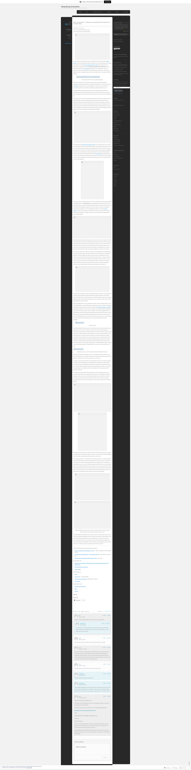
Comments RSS (86, 611)
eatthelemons (68, 30)
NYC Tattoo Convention (118, 158)
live (95, 153)
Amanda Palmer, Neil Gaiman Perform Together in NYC (86, 558)
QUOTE (108, 615)
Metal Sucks (116, 122)
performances (99, 153)
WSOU (115, 185)
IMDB (115, 167)
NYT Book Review (117, 139)
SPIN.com (77, 86)
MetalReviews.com (117, 124)
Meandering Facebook (119, 105)
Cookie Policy (29, 767)
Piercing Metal (116, 130)
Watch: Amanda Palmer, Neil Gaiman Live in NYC (85, 550)
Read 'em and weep (118, 90)
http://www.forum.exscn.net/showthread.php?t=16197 (85, 710)
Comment (105, 757)
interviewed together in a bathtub (104, 307)
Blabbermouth (116, 112)
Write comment (68, 43)
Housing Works (78, 569)
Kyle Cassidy (86, 68)
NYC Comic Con (117, 156)
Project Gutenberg (117, 141)
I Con (114, 152)
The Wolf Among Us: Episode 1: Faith (120, 67)
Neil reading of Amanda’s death (88, 144)
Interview (69, 36)
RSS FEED (127, 31)
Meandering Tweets (118, 39)
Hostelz (115, 118)
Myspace (76, 591)
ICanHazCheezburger (118, 120)
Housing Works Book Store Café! (90, 64)
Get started (107, 1)
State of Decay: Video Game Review (120, 71)
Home (76, 574)
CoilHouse (115, 116)
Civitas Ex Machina (117, 114)
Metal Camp (116, 154)
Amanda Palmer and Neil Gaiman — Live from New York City (87, 554)
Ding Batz (115, 176)
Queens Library (116, 143)
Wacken (115, 160)
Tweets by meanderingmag (118, 41)
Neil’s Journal (77, 581)
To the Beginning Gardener (118, 69)
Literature (69, 37)
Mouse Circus (77, 576)
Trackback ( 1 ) (100, 611)
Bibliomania (116, 137)
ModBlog (115, 126)
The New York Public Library (119, 145)
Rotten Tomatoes (117, 169)
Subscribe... (116, 79)
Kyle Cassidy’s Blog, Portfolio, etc (81, 567)
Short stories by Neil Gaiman (80, 579)
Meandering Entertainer (70, 7)
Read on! (122, 28)
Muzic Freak (116, 128)
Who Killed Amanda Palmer (80, 586)
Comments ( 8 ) (107, 611)
